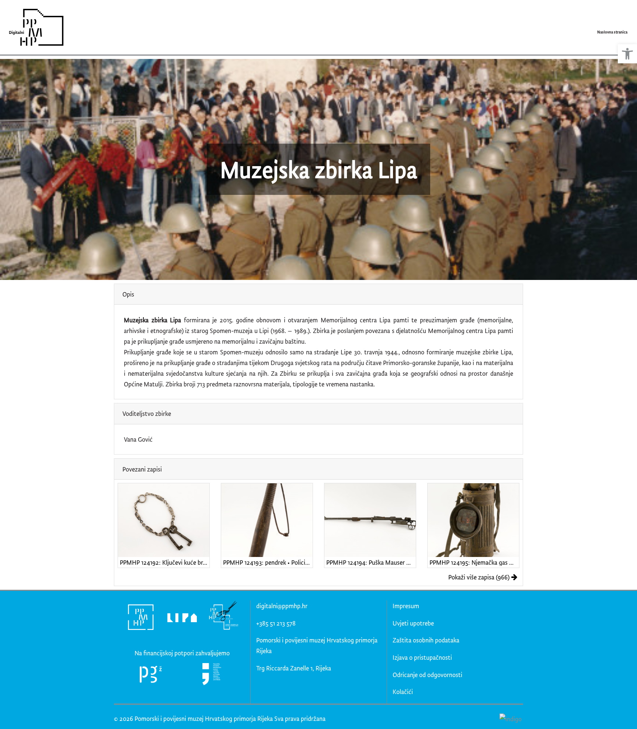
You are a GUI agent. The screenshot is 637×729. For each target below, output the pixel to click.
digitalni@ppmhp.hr (281, 606)
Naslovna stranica (612, 32)
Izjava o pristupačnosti (422, 657)
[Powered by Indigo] (510, 718)
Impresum (406, 606)
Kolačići (403, 691)
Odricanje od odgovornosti (427, 674)
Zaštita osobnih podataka (426, 640)
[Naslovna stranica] (33, 27)
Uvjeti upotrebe (413, 623)
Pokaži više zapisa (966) (478, 577)
